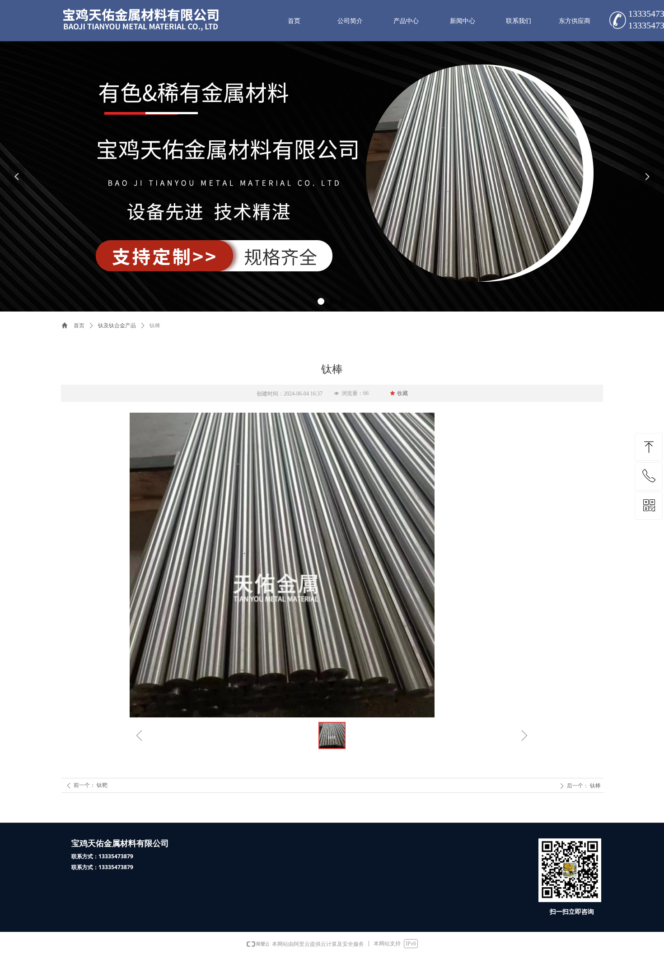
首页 (79, 325)
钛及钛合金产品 (117, 325)
